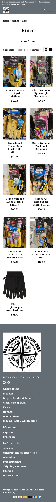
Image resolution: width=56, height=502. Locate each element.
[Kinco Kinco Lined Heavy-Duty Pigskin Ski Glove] (14, 124)
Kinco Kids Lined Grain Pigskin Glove (14, 254)
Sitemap (8, 470)
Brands (15, 20)
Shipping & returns (14, 466)
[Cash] (15, 497)
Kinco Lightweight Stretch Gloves (14, 307)
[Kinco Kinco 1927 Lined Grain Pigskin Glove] (41, 179)
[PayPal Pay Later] (35, 497)
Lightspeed (21, 492)
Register (8, 432)
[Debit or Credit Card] (30, 497)
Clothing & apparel (14, 402)
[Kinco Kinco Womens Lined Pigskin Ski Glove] (14, 71)
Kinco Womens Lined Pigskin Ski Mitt (15, 201)
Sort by (21, 49)
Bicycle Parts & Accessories (20, 420)
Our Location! (11, 475)
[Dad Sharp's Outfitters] (6, 10)
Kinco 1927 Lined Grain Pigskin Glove (41, 201)
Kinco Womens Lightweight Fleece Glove (41, 93)
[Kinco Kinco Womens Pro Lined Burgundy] (41, 124)
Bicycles (8, 393)
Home (6, 20)
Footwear (9, 407)
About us (8, 448)
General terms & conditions (20, 452)
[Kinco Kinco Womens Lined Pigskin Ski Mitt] (14, 179)
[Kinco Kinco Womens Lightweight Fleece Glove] (41, 71)
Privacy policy (12, 461)
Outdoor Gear (11, 416)
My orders (9, 436)
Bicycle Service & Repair (18, 398)
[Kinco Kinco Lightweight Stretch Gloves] (14, 285)
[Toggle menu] (50, 10)
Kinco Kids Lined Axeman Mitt (41, 254)
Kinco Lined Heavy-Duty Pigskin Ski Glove (14, 147)
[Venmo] (40, 497)
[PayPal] (25, 497)
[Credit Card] (20, 497)
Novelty (8, 411)
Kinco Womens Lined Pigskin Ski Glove (15, 93)
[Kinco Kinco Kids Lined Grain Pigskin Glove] (14, 232)
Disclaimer (10, 457)
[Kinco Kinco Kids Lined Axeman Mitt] (41, 232)
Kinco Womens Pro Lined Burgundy (41, 145)
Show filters (28, 41)
